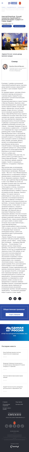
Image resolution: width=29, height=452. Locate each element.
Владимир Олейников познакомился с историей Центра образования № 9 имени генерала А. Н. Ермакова (14, 365)
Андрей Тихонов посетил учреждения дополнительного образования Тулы (13, 387)
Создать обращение (14, 314)
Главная (3, 7)
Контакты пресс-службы (7, 408)
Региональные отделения (6, 405)
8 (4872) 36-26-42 (14, 415)
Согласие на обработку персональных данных (14, 439)
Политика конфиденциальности (14, 435)
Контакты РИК (19, 404)
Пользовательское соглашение (14, 434)
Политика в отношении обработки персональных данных (14, 438)
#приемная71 (6, 26)
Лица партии (19, 402)
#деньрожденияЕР (19, 26)
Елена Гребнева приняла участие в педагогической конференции (12, 353)
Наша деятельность (11, 7)
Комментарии (21, 7)
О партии (5, 402)
